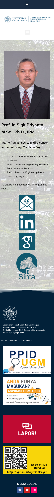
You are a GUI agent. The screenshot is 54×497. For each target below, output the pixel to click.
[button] (27, 3)
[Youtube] (27, 490)
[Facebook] (20, 490)
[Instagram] (34, 490)
